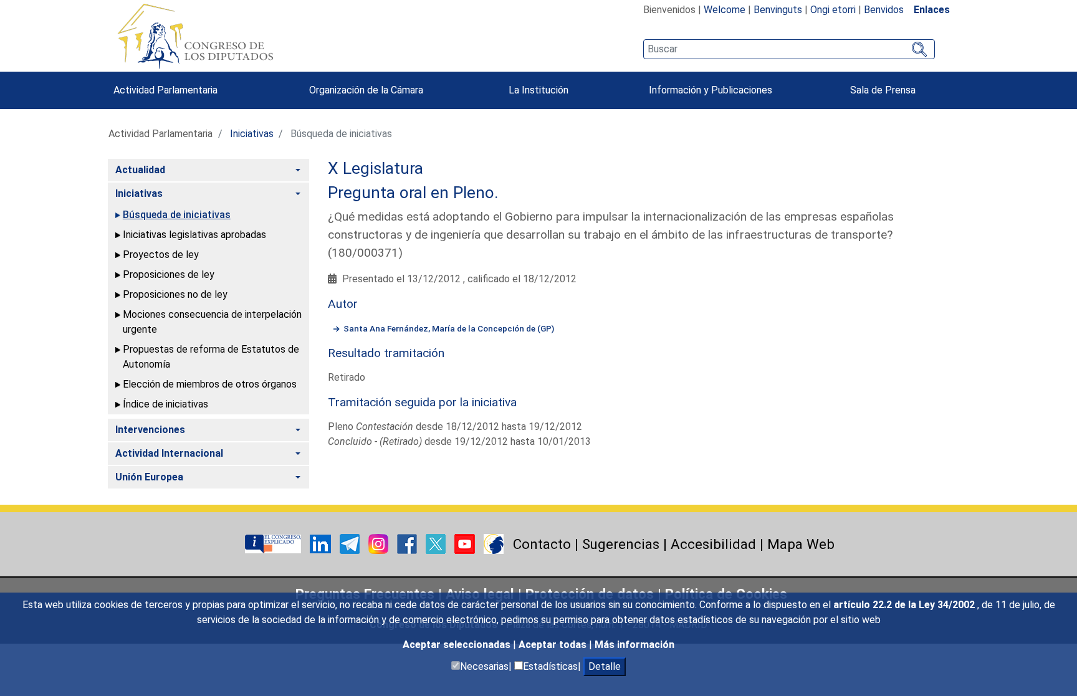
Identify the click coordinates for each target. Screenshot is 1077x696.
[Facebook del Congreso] (408, 543)
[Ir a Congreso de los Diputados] (195, 36)
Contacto (542, 544)
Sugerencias (620, 544)
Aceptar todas (554, 645)
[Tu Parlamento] (274, 543)
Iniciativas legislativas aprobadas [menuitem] (194, 235)
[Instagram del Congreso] (379, 543)
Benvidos (884, 10)
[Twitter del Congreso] (437, 543)
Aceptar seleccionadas (458, 645)
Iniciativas (252, 134)
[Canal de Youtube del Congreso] (466, 543)
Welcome (724, 10)
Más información (634, 645)
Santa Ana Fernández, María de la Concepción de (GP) (448, 328)
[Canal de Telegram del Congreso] (351, 543)
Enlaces (932, 10)
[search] (788, 49)
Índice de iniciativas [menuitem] (165, 404)
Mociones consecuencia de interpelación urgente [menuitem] (212, 321)
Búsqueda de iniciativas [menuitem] (177, 215)
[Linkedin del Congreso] (322, 543)
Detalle (604, 666)
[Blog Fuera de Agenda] (494, 543)
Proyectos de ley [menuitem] (161, 254)
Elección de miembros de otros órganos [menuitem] (210, 384)
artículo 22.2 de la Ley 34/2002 (905, 605)
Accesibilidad (713, 544)
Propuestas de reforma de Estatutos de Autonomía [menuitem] (211, 356)
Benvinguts (778, 10)
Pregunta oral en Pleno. (413, 192)
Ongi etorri (833, 10)
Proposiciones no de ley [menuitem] (175, 294)
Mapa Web (801, 544)
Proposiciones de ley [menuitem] (168, 274)
